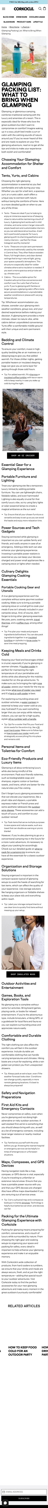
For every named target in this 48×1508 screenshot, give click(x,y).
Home (4, 27)
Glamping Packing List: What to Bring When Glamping (21, 32)
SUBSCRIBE (24, 1498)
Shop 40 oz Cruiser (23, 456)
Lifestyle (38, 22)
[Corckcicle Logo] (24, 8)
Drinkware (21, 17)
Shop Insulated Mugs (23, 974)
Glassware (9, 22)
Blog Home (8, 17)
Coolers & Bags (37, 17)
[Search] (40, 8)
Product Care (24, 22)
